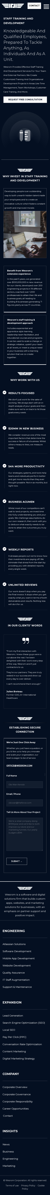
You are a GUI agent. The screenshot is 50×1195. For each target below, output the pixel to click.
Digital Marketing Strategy (19, 1058)
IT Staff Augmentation (16, 979)
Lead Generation (13, 1015)
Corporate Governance (17, 1094)
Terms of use (12, 1185)
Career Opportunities (16, 1108)
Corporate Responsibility (18, 1101)
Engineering (10, 1158)
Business (8, 1151)
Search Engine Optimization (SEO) (24, 1022)
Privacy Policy (28, 1185)
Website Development (17, 965)
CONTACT (34, 5)
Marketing (9, 1165)
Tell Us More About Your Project (23, 812)
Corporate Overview (15, 1087)
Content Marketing (14, 1051)
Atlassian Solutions (14, 944)
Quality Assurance (14, 972)
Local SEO (9, 1029)
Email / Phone (13, 794)
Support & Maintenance (17, 986)
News (6, 1144)
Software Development (17, 951)
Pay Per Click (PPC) (14, 1037)
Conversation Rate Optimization (22, 1044)
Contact (8, 1115)
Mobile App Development (19, 958)
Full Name (11, 776)
